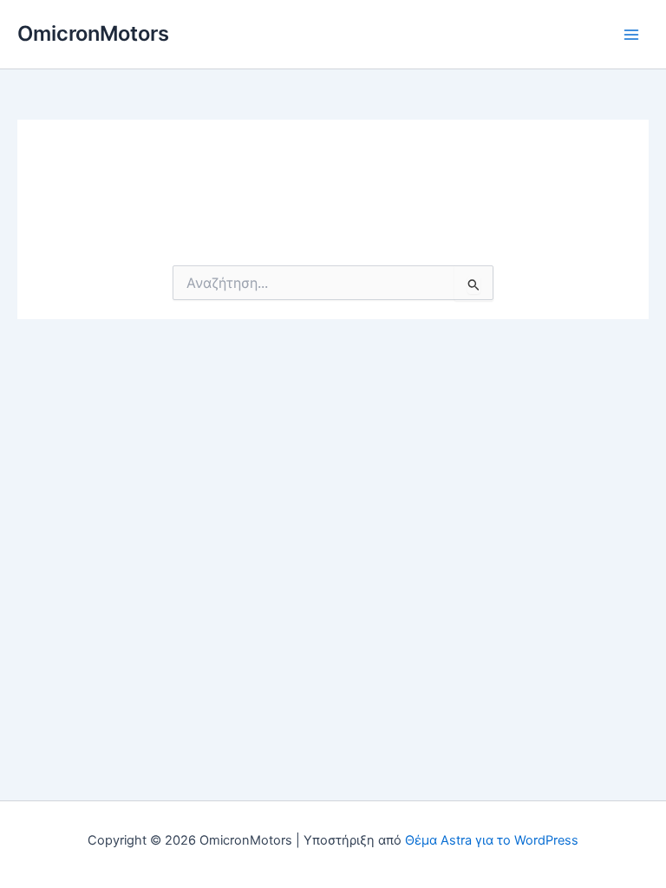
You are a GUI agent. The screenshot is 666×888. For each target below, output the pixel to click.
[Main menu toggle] (631, 33)
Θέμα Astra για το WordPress (491, 840)
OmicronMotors (93, 33)
